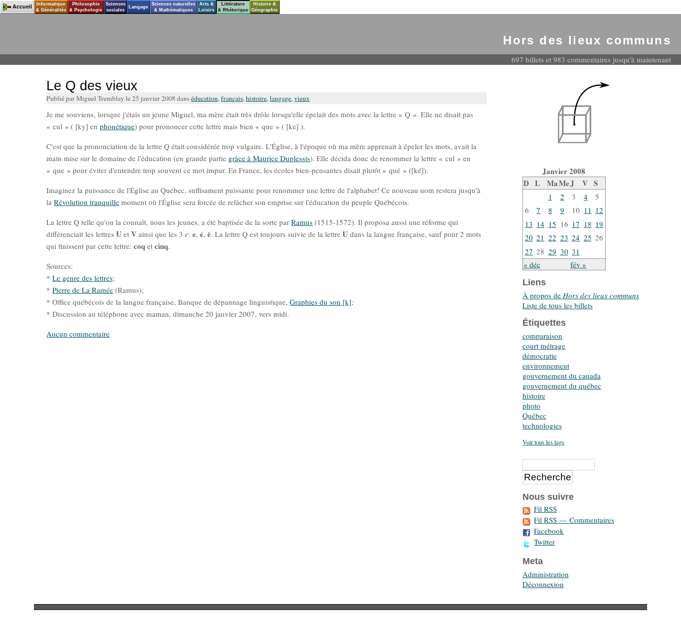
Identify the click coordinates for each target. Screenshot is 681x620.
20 (529, 237)
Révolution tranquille (86, 202)
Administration (545, 574)
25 (588, 237)
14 (540, 224)
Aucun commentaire (78, 334)
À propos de (580, 295)
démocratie (539, 356)
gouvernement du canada (561, 376)
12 (599, 210)
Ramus (302, 222)
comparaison (542, 336)
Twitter (544, 542)
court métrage (543, 346)
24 (576, 237)
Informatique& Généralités (51, 6)
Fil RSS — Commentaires (574, 520)
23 (564, 237)
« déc (531, 264)
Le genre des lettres (82, 278)
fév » (578, 264)
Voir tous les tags (543, 442)
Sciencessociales (116, 6)
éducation (204, 98)
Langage (138, 6)
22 (552, 237)
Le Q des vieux (92, 85)
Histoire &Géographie (264, 6)
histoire (256, 98)
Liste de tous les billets (557, 305)
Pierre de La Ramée (82, 290)
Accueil (22, 6)
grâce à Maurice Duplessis (269, 158)
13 (529, 224)
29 (552, 251)
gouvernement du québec (561, 386)
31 (576, 251)
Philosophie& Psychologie (85, 6)
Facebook (549, 531)
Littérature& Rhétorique (233, 6)
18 (588, 224)
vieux (302, 98)
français (232, 98)
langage (280, 98)
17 (576, 224)
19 (599, 224)
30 (564, 251)
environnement (545, 366)
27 (529, 251)
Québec (534, 415)
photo (531, 406)
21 (540, 237)
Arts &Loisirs (206, 6)
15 (552, 224)
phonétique (117, 126)
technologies (542, 425)
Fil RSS (545, 509)
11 (588, 210)
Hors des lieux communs (587, 40)
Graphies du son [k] (320, 302)
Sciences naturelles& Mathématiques (173, 6)
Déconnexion (543, 584)
